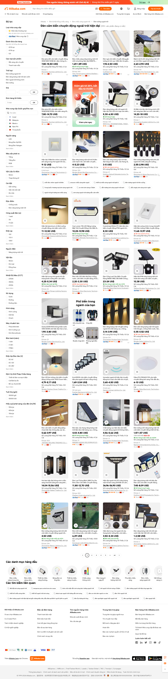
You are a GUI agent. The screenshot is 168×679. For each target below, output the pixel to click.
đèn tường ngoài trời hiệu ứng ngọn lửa (139, 588)
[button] (96, 8)
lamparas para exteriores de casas (44, 588)
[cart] (129, 9)
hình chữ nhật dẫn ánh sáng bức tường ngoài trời (78, 588)
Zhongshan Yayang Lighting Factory (54, 236)
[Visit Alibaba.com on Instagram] (150, 642)
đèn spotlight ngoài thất (131, 598)
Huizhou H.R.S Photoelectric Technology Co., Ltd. (147, 495)
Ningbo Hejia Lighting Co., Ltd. (144, 341)
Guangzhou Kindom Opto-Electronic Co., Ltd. (147, 241)
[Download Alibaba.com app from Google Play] (155, 658)
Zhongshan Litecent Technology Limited (55, 172)
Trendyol (108, 669)
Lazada (84, 669)
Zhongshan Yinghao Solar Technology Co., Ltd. (116, 339)
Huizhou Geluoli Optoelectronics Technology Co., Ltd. (116, 174)
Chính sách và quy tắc (45, 636)
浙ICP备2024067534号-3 (142, 675)
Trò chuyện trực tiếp (110, 619)
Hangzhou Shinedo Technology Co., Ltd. (85, 238)
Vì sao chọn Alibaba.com (13, 614)
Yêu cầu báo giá (75, 621)
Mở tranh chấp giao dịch (111, 623)
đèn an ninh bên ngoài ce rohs (98, 593)
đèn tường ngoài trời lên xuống (135, 182)
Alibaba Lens (14, 658)
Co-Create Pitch (10, 619)
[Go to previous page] (83, 555)
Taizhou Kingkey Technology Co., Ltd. (147, 288)
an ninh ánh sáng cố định (87, 187)
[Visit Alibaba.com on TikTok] (159, 642)
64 (114, 555)
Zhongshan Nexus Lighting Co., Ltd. (54, 545)
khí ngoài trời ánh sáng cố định (110, 588)
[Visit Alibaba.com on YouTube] (155, 642)
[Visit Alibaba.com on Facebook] (136, 642)
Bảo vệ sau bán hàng (44, 627)
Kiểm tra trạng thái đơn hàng (145, 623)
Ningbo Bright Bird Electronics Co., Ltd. (85, 172)
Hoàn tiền (106, 627)
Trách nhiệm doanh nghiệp (14, 623)
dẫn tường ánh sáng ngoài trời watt (113, 187)
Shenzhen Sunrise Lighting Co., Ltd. (54, 72)
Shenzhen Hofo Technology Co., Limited (116, 490)
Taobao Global (93, 669)
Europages (117, 669)
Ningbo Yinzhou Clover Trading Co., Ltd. (55, 389)
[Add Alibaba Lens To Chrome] (37, 658)
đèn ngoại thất (150, 598)
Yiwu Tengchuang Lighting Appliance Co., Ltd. (85, 73)
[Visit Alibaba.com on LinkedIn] (141, 642)
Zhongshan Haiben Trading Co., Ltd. (54, 490)
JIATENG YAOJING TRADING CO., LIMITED (55, 443)
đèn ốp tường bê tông (81, 598)
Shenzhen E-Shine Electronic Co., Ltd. (147, 174)
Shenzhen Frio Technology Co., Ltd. (146, 72)
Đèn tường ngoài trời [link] (101, 22)
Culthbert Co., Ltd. (109, 72)
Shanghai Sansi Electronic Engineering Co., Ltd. (116, 288)
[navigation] (22, 288)
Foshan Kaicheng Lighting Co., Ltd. (84, 392)
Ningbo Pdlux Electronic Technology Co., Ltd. (147, 389)
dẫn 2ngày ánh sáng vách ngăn (141, 187)
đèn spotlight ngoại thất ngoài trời (106, 598)
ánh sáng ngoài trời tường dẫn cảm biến (86, 192)
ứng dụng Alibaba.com (121, 658)
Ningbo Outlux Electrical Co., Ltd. (53, 341)
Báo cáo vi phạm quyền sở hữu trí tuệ (116, 632)
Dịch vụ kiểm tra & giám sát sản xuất (50, 632)
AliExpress (51, 669)
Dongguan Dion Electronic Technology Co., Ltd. (85, 291)
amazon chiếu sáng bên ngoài (79, 182)
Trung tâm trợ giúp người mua (113, 614)
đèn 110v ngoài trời (121, 593)
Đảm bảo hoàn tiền (44, 619)
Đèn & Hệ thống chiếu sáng (59, 22)
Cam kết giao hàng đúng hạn (47, 623)
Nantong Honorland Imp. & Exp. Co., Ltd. (147, 445)
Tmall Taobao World (73, 669)
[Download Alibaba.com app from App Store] (139, 658)
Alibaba (43, 22)
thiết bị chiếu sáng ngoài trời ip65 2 (107, 182)
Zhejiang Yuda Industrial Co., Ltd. (83, 495)
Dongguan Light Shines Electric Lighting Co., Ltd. (85, 543)
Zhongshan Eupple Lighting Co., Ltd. (146, 122)
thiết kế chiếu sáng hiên (17, 593)
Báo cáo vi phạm (108, 636)
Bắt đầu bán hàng (141, 619)
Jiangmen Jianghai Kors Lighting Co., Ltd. (116, 238)
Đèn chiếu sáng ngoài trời (81, 22)
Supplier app (84, 658)
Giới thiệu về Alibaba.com (14, 610)
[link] (165, 657)
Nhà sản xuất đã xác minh (79, 617)
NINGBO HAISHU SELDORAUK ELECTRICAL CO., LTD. (85, 442)
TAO (101, 669)
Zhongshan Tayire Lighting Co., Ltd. (146, 544)
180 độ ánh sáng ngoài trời (18, 588)
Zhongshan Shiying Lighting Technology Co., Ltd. (116, 545)
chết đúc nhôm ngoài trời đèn (54, 182)
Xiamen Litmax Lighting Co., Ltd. (114, 390)
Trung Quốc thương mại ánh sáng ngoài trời (58, 187)
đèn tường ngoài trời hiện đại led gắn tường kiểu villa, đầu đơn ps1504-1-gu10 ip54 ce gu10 (39, 598)
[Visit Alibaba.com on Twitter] (145, 642)
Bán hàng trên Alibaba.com (144, 614)
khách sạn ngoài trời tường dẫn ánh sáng (69, 593)
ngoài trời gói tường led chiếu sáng (55, 192)
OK (34, 92)
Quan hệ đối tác (141, 634)
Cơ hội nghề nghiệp (11, 627)
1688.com (60, 669)
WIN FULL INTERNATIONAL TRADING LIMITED (116, 124)
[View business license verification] (105, 675)
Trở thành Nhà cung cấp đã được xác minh (148, 628)
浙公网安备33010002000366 (121, 675)
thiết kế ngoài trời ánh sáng (40, 593)
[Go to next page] (119, 555)
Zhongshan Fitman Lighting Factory (54, 291)
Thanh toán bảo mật (44, 614)
